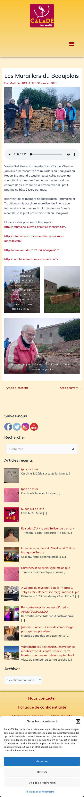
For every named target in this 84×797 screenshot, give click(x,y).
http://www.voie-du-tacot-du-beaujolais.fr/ (31, 250)
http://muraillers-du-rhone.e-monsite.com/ (31, 259)
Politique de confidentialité (40, 791)
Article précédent (15, 387)
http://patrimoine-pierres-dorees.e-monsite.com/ (35, 227)
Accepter (42, 761)
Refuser (42, 772)
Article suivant (71, 387)
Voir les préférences (42, 783)
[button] (78, 721)
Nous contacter (42, 698)
